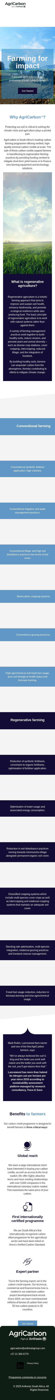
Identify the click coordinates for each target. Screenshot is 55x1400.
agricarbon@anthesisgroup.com (27, 1348)
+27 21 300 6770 (19, 1354)
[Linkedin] (20, 1365)
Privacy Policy (33, 1363)
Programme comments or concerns (27, 1377)
